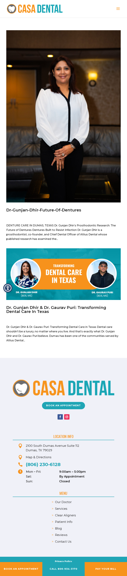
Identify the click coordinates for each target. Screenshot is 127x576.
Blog (58, 528)
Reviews (61, 535)
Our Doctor (63, 502)
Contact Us (63, 541)
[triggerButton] (7, 288)
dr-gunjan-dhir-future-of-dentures (43, 210)
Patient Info (63, 522)
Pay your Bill (105, 568)
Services (61, 509)
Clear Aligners (65, 515)
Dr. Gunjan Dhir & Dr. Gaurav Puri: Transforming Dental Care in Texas (56, 309)
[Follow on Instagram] (66, 417)
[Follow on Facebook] (60, 417)
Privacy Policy (63, 561)
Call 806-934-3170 (63, 568)
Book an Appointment (63, 405)
